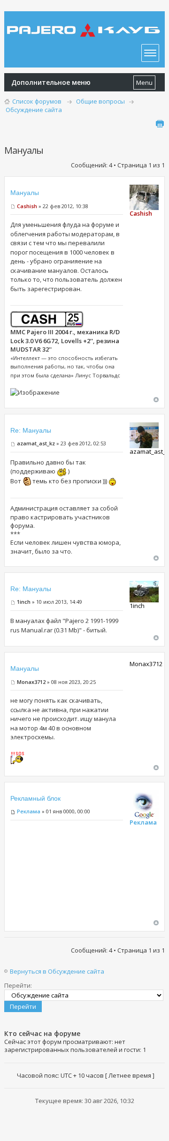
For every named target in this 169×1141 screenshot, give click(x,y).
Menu (144, 82)
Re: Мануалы (30, 430)
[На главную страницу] (84, 23)
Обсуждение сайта (34, 109)
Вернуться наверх (156, 399)
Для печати (159, 124)
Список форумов (36, 101)
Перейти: (18, 985)
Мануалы (24, 192)
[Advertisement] (66, 873)
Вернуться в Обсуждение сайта (57, 971)
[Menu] (150, 53)
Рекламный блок (35, 798)
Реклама (28, 811)
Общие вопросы (100, 101)
